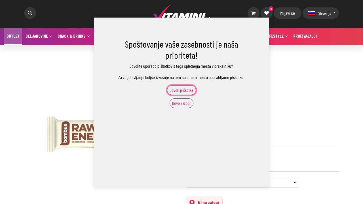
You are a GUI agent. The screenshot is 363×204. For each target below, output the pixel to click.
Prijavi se (287, 13)
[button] (30, 13)
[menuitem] (13, 36)
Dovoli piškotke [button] (181, 90)
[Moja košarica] (253, 13)
